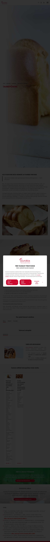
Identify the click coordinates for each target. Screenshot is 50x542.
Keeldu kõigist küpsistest (23, 282)
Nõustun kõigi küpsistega (10, 282)
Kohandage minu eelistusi (36, 282)
